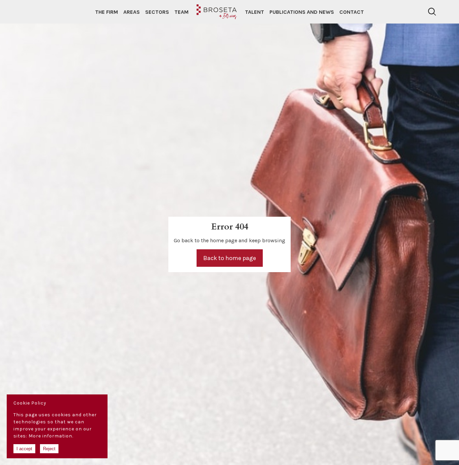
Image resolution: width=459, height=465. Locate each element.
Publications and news (301, 12)
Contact (351, 12)
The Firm (106, 12)
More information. (51, 436)
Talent (254, 12)
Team (181, 12)
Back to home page (229, 258)
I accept (24, 448)
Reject (49, 448)
